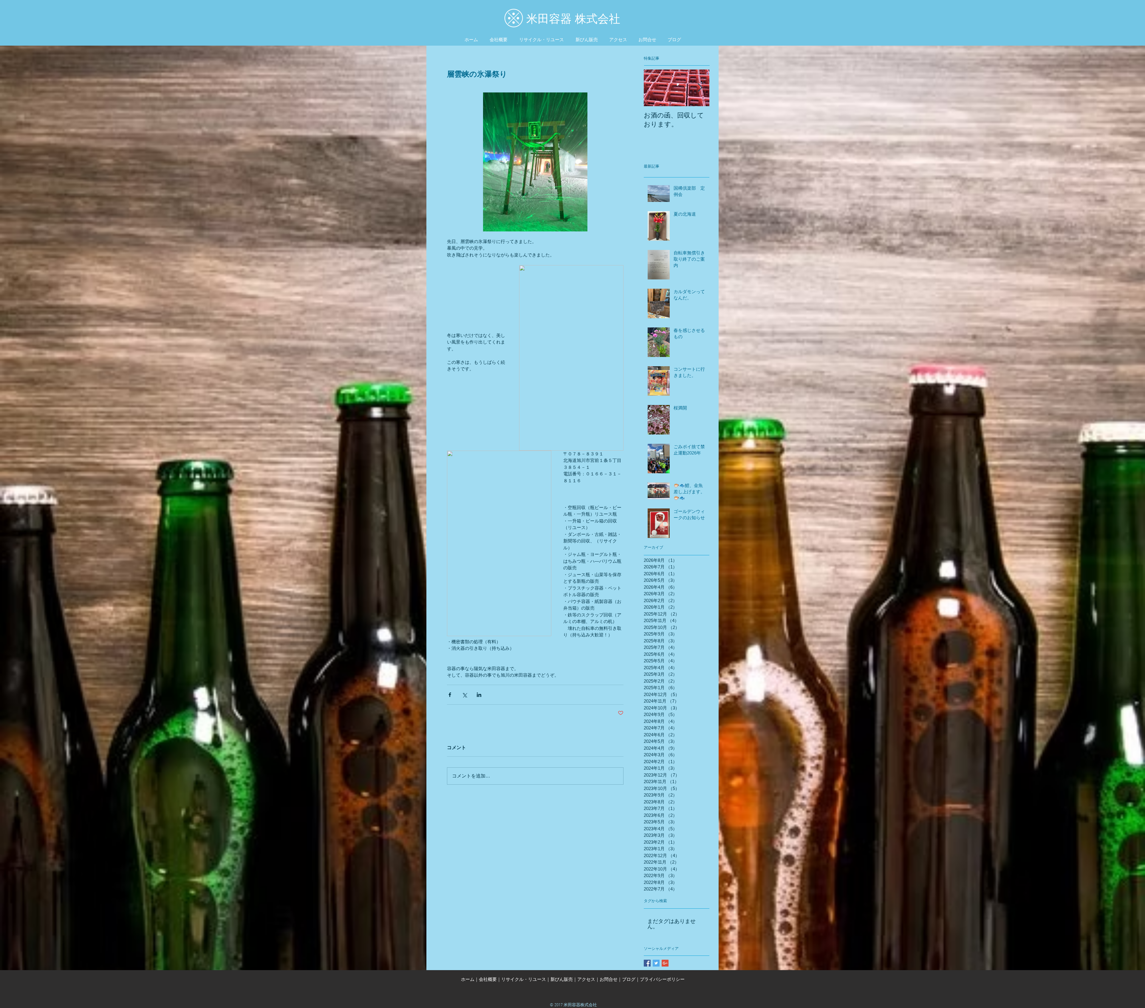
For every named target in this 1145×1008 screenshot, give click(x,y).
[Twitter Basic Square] (656, 963)
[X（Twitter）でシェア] (464, 695)
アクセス (586, 979)
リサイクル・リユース (523, 979)
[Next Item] (700, 87)
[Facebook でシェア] (450, 695)
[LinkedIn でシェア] (479, 695)
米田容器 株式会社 (573, 19)
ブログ (628, 979)
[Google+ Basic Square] (665, 963)
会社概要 (488, 979)
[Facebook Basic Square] (647, 963)
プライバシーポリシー (662, 979)
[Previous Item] (653, 87)
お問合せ (609, 979)
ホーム (467, 979)
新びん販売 (561, 979)
